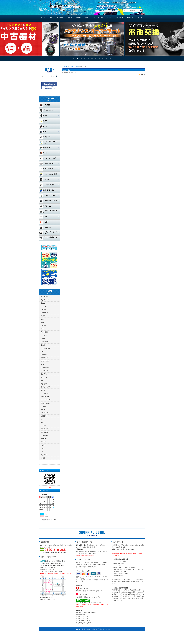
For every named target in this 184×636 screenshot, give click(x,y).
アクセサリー (98, 17)
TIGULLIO (44, 332)
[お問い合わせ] (131, 8)
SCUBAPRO (45, 296)
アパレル (46, 179)
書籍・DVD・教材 (48, 190)
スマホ (109, 17)
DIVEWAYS (44, 313)
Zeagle (43, 345)
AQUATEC (44, 455)
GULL (43, 303)
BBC (42, 380)
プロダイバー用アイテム (50, 211)
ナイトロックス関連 (49, 195)
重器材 (69, 17)
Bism (42, 329)
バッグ (45, 131)
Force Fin (44, 354)
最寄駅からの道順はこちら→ (48, 599)
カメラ (43, 17)
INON (43, 390)
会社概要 (123, 2)
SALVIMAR (44, 429)
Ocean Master (45, 403)
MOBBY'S (44, 416)
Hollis (43, 445)
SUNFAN (44, 374)
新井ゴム (44, 377)
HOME (65, 66)
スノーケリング (48, 169)
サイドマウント (48, 206)
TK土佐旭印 (45, 367)
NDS (42, 419)
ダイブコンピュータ (56, 17)
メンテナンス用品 (48, 185)
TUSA (43, 316)
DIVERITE (44, 406)
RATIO (43, 422)
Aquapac (44, 384)
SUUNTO (44, 306)
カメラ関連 (46, 105)
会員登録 (106, 2)
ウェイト (130, 17)
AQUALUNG (45, 300)
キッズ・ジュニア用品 (50, 174)
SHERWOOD (45, 348)
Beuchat (43, 409)
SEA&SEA (44, 432)
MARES (43, 325)
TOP (99, 2)
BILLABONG (45, 413)
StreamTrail (45, 396)
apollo (43, 319)
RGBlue (43, 426)
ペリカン (44, 335)
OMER (43, 338)
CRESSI (43, 309)
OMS (42, 448)
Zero (42, 351)
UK (42, 451)
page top (143, 74)
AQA (42, 364)
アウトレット (47, 227)
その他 (139, 17)
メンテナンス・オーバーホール (50, 232)
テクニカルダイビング (50, 201)
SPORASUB (45, 361)
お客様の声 (132, 2)
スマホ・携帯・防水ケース (50, 142)
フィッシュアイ (46, 387)
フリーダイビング (48, 163)
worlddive (44, 438)
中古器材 (46, 222)
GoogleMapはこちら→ (46, 597)
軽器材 (78, 17)
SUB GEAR (44, 371)
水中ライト (119, 17)
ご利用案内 (114, 2)
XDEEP (43, 442)
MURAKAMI (45, 342)
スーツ (87, 17)
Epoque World (45, 400)
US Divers (44, 435)
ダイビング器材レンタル (50, 238)
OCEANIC (44, 358)
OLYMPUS (44, 393)
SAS (42, 322)
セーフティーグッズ (49, 158)
